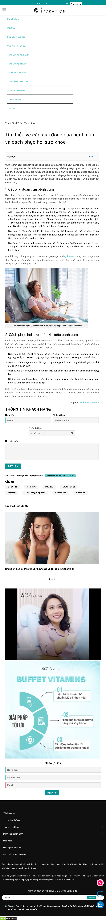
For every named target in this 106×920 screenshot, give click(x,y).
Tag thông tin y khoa (35, 493)
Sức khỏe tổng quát (17, 46)
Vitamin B (81, 493)
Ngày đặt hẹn (35, 428)
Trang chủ (10, 123)
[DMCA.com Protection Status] (8, 918)
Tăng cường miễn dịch (18, 55)
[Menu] (4, 9)
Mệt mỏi (12, 493)
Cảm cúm (31, 487)
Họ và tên (9, 415)
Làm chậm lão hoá (16, 37)
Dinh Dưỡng (13, 19)
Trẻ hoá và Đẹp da (16, 91)
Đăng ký (51, 792)
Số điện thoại (59, 415)
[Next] (99, 545)
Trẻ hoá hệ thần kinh (17, 82)
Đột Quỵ (11, 28)
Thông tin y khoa (26, 123)
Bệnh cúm (12, 487)
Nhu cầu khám (12, 441)
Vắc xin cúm (61, 493)
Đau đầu (49, 487)
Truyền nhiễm (14, 100)
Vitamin (11, 108)
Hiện (90, 157)
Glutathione (69, 487)
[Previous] (5, 545)
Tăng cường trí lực (17, 64)
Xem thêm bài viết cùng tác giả (60, 475)
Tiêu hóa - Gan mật (16, 73)
